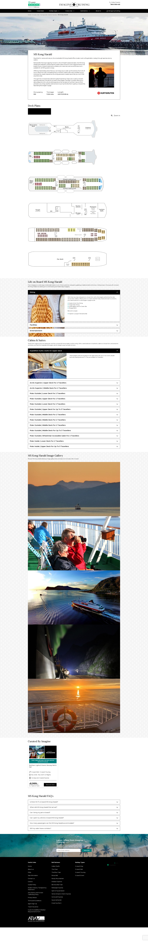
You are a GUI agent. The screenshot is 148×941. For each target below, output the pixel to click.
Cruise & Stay (79, 866)
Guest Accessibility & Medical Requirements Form (36, 910)
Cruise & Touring (80, 872)
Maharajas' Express (57, 887)
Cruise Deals (40, 11)
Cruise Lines (69, 11)
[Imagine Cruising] (74, 4)
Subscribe (86, 850)
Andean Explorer (57, 881)
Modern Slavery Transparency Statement (37, 888)
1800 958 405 (115, 4)
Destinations (84, 11)
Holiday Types (53, 11)
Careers (30, 881)
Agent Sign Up (32, 903)
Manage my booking (114, 11)
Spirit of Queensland (58, 891)
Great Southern (56, 903)
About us (31, 869)
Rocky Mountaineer (58, 878)
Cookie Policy (32, 884)
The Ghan (55, 869)
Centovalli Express (57, 897)
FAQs (29, 872)
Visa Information (33, 875)
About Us (98, 11)
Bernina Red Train (57, 884)
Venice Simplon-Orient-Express (61, 894)
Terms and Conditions (34, 900)
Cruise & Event (79, 875)
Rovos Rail (55, 875)
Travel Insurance (33, 907)
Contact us (31, 878)
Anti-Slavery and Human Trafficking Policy (35, 893)
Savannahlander (57, 900)
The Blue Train (56, 872)
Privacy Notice (32, 897)
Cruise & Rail (79, 869)
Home (29, 11)
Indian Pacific (56, 866)
